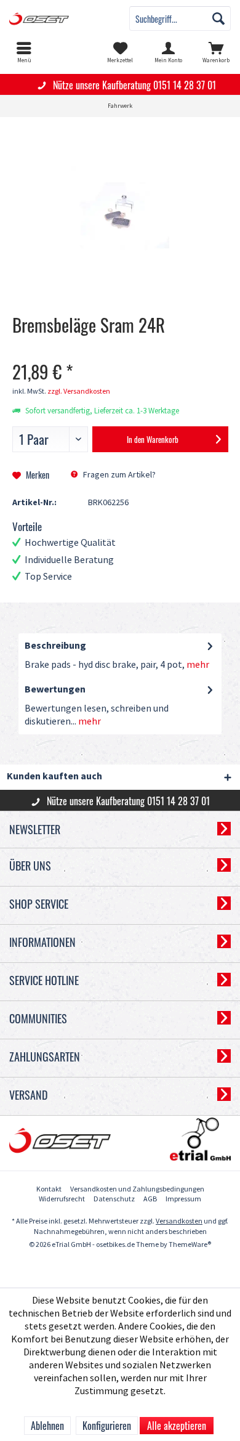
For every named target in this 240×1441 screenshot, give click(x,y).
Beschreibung (55, 646)
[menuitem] (24, 52)
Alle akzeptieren (176, 1425)
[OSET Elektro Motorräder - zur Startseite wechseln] (60, 18)
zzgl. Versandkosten (78, 391)
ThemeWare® (190, 1244)
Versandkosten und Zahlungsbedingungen (137, 1189)
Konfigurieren (106, 1425)
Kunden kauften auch (54, 776)
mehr (197, 665)
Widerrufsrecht (62, 1199)
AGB (150, 1199)
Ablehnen (47, 1425)
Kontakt (49, 1189)
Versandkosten (179, 1221)
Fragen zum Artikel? (118, 474)
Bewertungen (55, 690)
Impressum (183, 1199)
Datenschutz (114, 1199)
